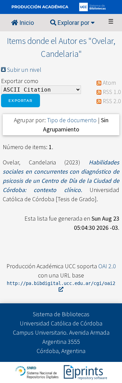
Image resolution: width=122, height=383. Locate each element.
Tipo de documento (72, 120)
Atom (109, 82)
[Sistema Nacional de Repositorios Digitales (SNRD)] (37, 372)
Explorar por (73, 22)
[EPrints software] (84, 372)
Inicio (26, 22)
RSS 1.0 (112, 92)
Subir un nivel (24, 70)
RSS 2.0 (112, 101)
